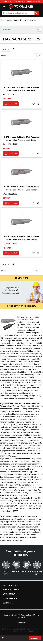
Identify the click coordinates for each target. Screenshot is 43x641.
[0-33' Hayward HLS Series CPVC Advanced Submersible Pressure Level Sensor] (21, 172)
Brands (9, 20)
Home (2, 20)
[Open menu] (4, 6)
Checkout (35, 638)
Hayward (17, 20)
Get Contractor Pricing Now (21, 306)
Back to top (21, 622)
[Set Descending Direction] (13, 49)
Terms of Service (23, 631)
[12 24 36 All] (38, 56)
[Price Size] (6, 49)
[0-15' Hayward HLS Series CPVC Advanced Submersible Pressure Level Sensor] (21, 72)
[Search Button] (37, 13)
